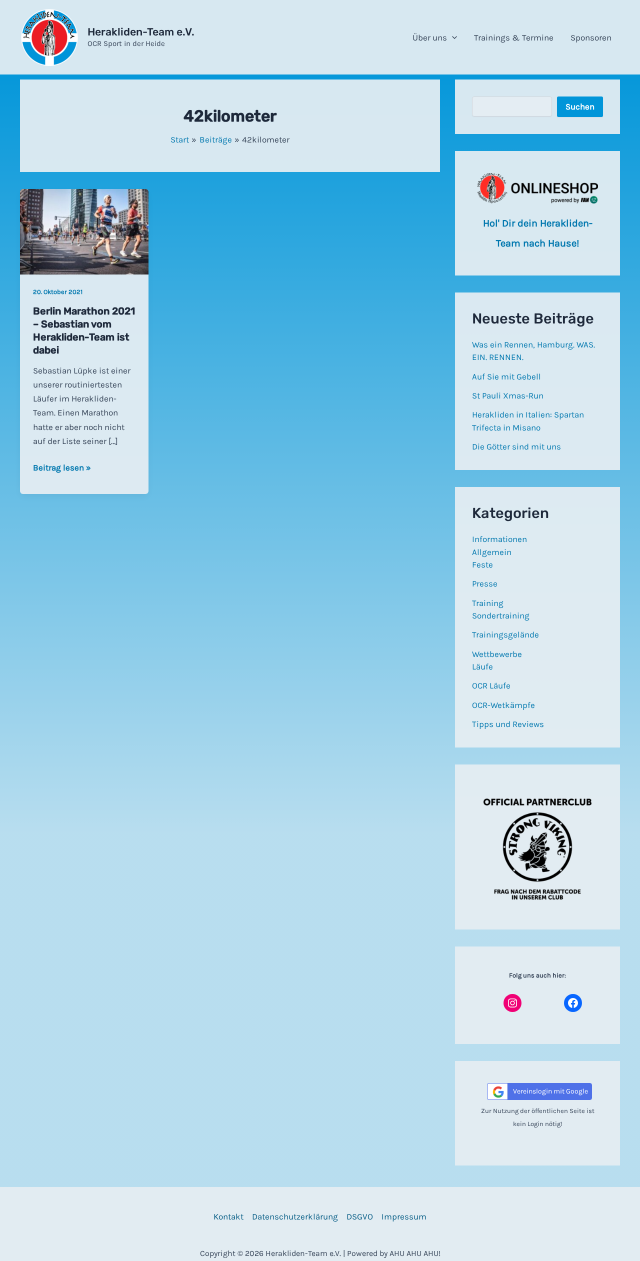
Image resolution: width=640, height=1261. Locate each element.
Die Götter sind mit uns (516, 447)
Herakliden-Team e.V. (141, 32)
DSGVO (359, 1217)
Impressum (404, 1217)
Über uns (429, 37)
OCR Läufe (491, 685)
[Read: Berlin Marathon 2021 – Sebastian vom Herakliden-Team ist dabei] (84, 231)
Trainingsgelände (505, 635)
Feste (482, 565)
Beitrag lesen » (62, 468)
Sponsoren (591, 37)
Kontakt (229, 1217)
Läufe (482, 667)
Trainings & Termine (514, 37)
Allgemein (492, 552)
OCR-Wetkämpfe (503, 705)
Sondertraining (501, 615)
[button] (452, 38)
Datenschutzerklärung (295, 1217)
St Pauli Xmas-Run (508, 395)
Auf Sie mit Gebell (506, 377)
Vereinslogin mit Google (550, 1091)
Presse (485, 583)
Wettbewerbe (497, 654)
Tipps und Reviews (508, 724)
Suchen (580, 107)
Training (488, 603)
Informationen (499, 539)
